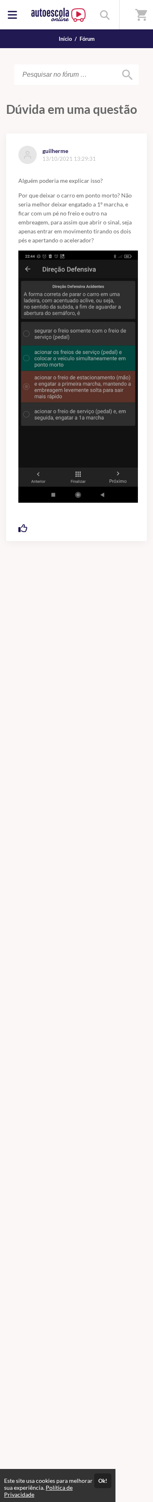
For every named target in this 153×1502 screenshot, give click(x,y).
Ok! (102, 1481)
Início (65, 38)
